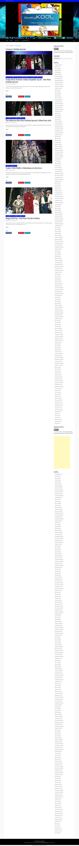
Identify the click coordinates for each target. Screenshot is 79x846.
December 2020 (58, 196)
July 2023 (57, 136)
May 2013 (57, 371)
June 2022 (57, 161)
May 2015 (57, 324)
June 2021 (57, 185)
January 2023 (57, 148)
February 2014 (58, 353)
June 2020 (57, 208)
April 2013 (57, 372)
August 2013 (57, 365)
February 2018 (58, 260)
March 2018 (57, 258)
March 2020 (57, 212)
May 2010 (57, 423)
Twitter (15, 96)
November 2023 (58, 128)
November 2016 (58, 289)
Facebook (9, 96)
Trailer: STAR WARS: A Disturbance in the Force (24, 168)
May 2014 (57, 347)
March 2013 (57, 374)
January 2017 (57, 285)
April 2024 (57, 119)
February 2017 (58, 283)
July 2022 (57, 159)
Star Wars (40, 77)
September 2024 (58, 109)
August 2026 (57, 64)
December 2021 (58, 173)
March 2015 (57, 328)
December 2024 (58, 103)
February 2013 (58, 376)
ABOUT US (17, 40)
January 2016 (57, 309)
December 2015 (58, 310)
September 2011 (58, 409)
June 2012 (57, 392)
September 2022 (58, 155)
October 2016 (57, 291)
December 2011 (58, 403)
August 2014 (57, 341)
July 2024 (57, 113)
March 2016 (57, 305)
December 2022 (58, 150)
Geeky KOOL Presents (18, 77)
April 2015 (57, 326)
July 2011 (57, 413)
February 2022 (58, 169)
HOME (11, 40)
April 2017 (57, 279)
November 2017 (58, 266)
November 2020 (58, 198)
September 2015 (58, 316)
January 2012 (57, 402)
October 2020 (57, 200)
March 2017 (57, 281)
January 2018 (57, 262)
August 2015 (57, 318)
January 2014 (57, 355)
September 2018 (58, 247)
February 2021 (58, 192)
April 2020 (57, 210)
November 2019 (58, 219)
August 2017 (57, 272)
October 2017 (57, 268)
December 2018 (58, 241)
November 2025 (58, 82)
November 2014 (58, 336)
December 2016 (58, 287)
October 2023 (57, 130)
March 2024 (57, 121)
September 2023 (58, 132)
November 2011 (58, 405)
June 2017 (57, 276)
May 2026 (57, 70)
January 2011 (57, 421)
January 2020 (57, 216)
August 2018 (57, 248)
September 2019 (58, 223)
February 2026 (58, 76)
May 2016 (57, 301)
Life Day (35, 77)
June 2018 (57, 252)
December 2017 (58, 264)
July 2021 (57, 183)
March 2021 (57, 190)
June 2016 (57, 299)
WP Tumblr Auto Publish (35, 845)
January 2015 (57, 332)
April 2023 (57, 142)
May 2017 (57, 278)
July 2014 (57, 343)
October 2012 (57, 384)
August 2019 (57, 225)
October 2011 (57, 407)
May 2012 (57, 394)
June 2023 (57, 138)
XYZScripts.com (45, 845)
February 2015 (58, 330)
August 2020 (57, 204)
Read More (7, 129)
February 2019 (58, 237)
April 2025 (57, 95)
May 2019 (57, 231)
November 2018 (58, 243)
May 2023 (57, 140)
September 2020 (58, 202)
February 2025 (58, 99)
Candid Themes (52, 842)
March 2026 (57, 74)
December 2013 (58, 357)
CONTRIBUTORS (25, 40)
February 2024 (58, 123)
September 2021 (58, 179)
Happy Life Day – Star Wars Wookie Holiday (23, 218)
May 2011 (57, 417)
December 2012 (58, 380)
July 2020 (57, 206)
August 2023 (57, 134)
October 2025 (57, 84)
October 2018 (57, 245)
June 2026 (57, 68)
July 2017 (57, 274)
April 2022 (57, 165)
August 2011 (57, 411)
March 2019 (57, 235)
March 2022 (57, 167)
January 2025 (57, 101)
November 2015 (58, 312)
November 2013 (58, 359)
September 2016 (58, 293)
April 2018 (57, 256)
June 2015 (57, 322)
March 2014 (57, 351)
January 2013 (57, 378)
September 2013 (58, 363)
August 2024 (57, 111)
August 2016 (57, 295)
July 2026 (57, 66)
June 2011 (57, 415)
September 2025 (58, 86)
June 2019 (57, 229)
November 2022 (58, 152)
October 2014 (57, 338)
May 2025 (57, 94)
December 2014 (58, 334)
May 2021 (57, 186)
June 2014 (57, 345)
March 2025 (57, 97)
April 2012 (57, 396)
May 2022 (57, 163)
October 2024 (57, 107)
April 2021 (57, 188)
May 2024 (57, 117)
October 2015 (57, 314)
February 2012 (58, 400)
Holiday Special (30, 77)
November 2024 (58, 105)
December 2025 (58, 80)
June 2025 (57, 92)
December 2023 (58, 126)
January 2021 (57, 194)
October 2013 (57, 361)
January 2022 (57, 171)
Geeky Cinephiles (9, 77)
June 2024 (57, 115)
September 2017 (58, 270)
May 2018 (57, 254)
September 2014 (58, 340)
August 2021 (57, 181)
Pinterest (21, 96)
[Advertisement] (62, 452)
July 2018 (57, 250)
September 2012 (58, 386)
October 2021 (57, 177)
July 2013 (57, 367)
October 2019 (57, 221)
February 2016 (58, 307)
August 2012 (57, 388)
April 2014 (57, 349)
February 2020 (58, 214)
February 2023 (58, 146)
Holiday (24, 77)
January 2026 (57, 78)
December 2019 (58, 217)
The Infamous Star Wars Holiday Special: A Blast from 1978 (28, 120)
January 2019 (57, 239)
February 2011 (58, 419)
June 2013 (57, 369)
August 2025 (57, 88)
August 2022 (57, 157)
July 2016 (57, 297)
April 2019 (57, 233)
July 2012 (57, 390)
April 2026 (57, 72)
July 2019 (57, 227)
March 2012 (57, 398)
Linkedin (28, 96)
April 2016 (57, 303)
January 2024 (57, 125)
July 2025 (57, 90)
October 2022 (57, 154)
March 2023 (57, 144)
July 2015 (57, 320)
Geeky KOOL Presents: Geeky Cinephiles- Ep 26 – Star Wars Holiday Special (28, 80)
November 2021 (58, 175)
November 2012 (58, 382)
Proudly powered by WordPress (30, 842)
